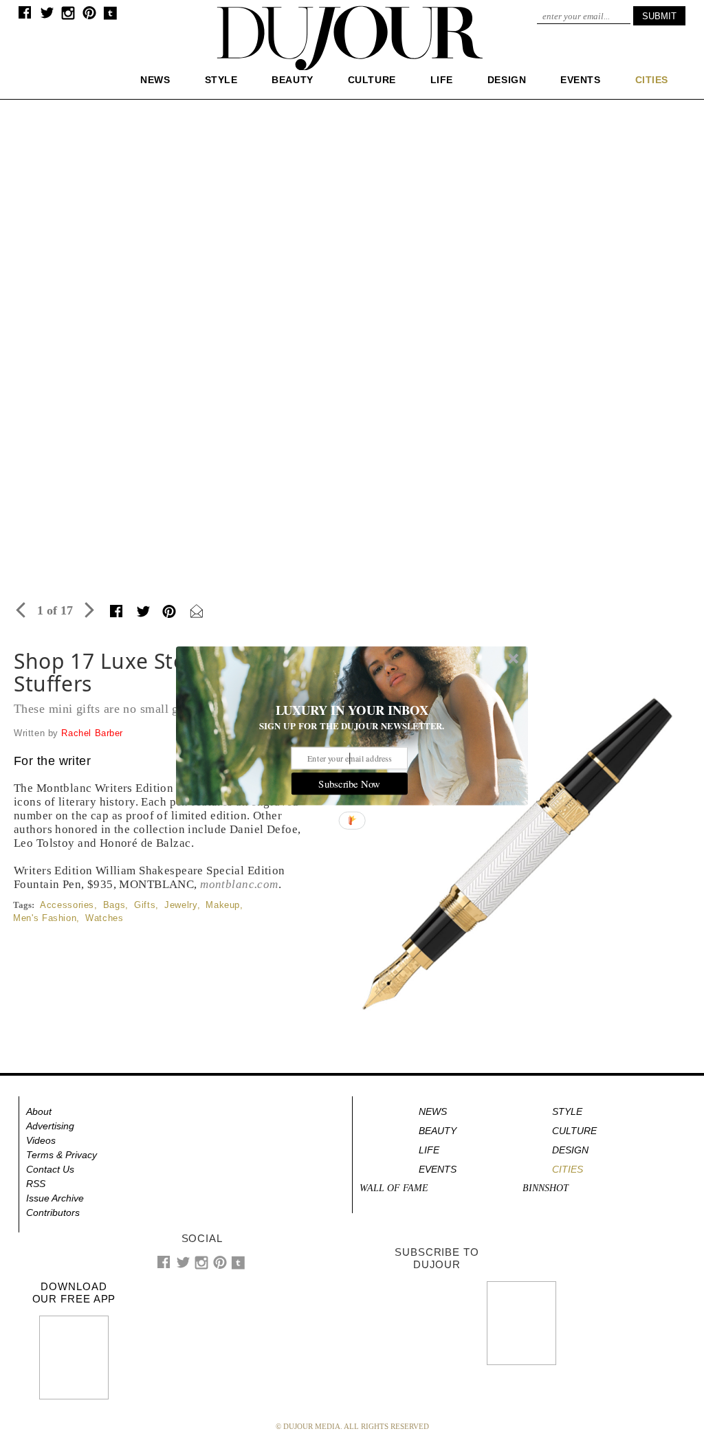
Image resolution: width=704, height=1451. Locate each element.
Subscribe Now (349, 783)
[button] (352, 710)
